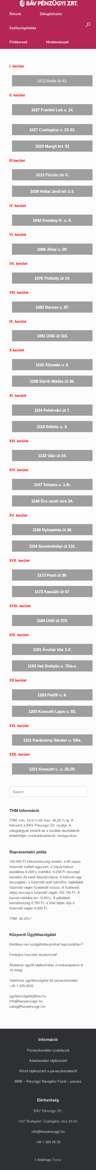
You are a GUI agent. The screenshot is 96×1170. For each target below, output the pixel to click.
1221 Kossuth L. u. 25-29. (52, 769)
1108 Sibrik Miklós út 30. (52, 381)
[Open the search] (88, 24)
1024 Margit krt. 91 (52, 146)
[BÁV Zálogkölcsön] (49, 3)
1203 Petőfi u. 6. (52, 695)
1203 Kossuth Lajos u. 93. (52, 711)
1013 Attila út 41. (52, 81)
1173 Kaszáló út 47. (52, 591)
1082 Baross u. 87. (52, 307)
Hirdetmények (57, 41)
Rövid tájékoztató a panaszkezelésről (48, 1070)
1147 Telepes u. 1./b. (52, 484)
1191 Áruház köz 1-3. (52, 649)
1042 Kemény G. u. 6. (52, 220)
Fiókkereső (18, 41)
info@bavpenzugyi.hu (48, 1131)
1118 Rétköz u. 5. (52, 426)
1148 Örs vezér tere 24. (52, 501)
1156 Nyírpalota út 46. (52, 529)
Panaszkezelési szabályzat (48, 1050)
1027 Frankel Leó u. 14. (52, 110)
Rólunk (15, 13)
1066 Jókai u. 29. (52, 249)
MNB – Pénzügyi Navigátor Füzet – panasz (48, 1081)
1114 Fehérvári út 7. (52, 410)
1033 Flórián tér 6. (52, 175)
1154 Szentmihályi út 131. (52, 546)
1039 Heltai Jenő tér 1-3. (52, 191)
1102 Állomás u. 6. (52, 365)
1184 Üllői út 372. (52, 620)
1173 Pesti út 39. (52, 575)
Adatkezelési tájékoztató (48, 1060)
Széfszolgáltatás (22, 27)
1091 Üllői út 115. (52, 336)
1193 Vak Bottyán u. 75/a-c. (52, 666)
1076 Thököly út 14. (52, 278)
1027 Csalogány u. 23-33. (52, 129)
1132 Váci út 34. (52, 455)
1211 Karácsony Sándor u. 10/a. (52, 740)
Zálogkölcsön (51, 13)
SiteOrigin (44, 1160)
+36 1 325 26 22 (48, 1141)
